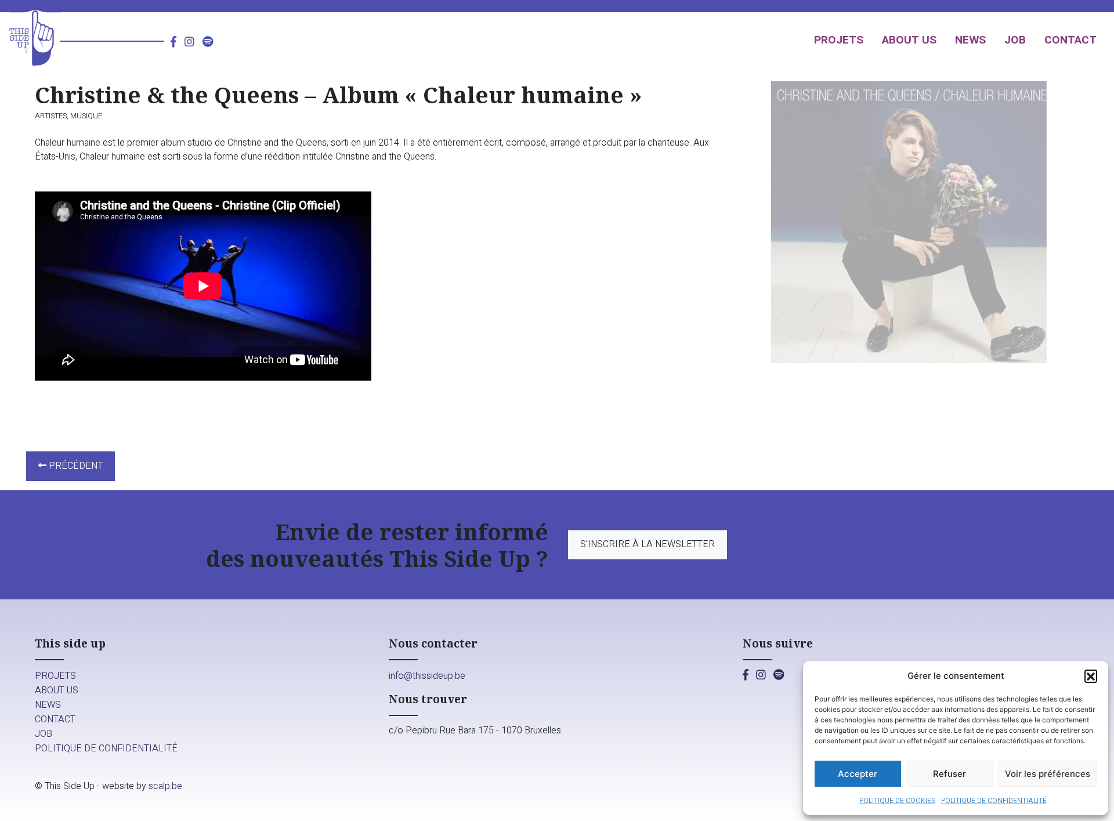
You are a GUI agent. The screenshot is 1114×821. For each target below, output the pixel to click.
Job (1015, 40)
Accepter (857, 773)
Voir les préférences (1047, 773)
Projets (838, 40)
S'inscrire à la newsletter (647, 544)
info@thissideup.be (427, 676)
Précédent (74, 466)
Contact (1070, 40)
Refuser (949, 773)
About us (909, 40)
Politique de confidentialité (994, 800)
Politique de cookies (897, 800)
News (970, 40)
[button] (1091, 676)
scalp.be (165, 786)
